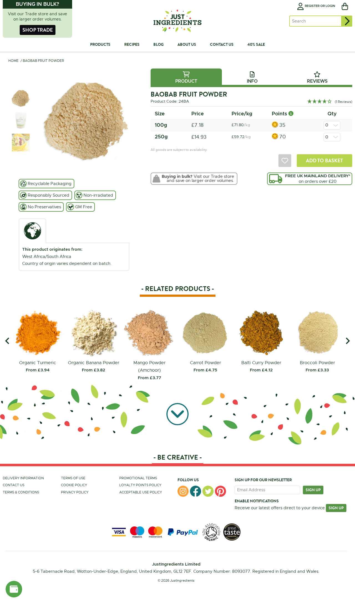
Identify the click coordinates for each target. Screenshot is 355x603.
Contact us (13, 485)
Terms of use (73, 478)
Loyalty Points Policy (140, 485)
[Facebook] (195, 491)
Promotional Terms (138, 478)
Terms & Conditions (21, 492)
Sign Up (336, 508)
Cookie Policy (74, 485)
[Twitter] (208, 491)
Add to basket (324, 160)
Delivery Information (23, 478)
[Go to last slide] (7, 341)
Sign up (313, 490)
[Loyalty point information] (290, 113)
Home (13, 61)
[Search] (346, 21)
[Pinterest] (220, 491)
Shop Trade (37, 29)
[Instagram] (183, 491)
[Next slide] (347, 341)
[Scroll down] (177, 415)
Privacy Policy (74, 492)
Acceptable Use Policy (140, 492)
